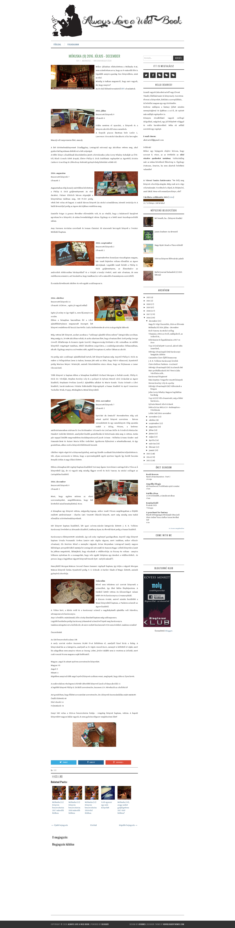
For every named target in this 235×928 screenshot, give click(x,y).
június (151, 433)
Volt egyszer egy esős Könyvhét (106, 805)
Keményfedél (152, 503)
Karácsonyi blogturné (158, 376)
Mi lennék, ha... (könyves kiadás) (168, 218)
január (152, 450)
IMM (55, 770)
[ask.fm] (173, 75)
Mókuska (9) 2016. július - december (94, 55)
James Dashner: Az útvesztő (166, 232)
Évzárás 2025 (151, 505)
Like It (92, 762)
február (152, 447)
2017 (148, 314)
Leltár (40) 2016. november (160, 413)
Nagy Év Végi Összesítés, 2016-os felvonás (166, 324)
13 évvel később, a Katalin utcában (160, 496)
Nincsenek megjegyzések (103, 60)
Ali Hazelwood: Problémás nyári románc (163, 486)
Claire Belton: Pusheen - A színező (163, 364)
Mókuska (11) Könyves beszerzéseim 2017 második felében (58, 807)
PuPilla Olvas (152, 493)
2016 (148, 318)
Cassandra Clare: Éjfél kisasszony (163, 358)
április (152, 440)
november (153, 417)
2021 (148, 301)
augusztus (153, 427)
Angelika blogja (153, 484)
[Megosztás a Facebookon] (61, 776)
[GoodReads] (166, 75)
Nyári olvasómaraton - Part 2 (158, 477)
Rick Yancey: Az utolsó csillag (161, 331)
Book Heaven (152, 474)
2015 (148, 454)
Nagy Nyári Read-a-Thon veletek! (169, 245)
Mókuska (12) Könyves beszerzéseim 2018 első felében (91, 807)
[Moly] (159, 75)
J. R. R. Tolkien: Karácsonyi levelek (163, 361)
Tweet (65, 762)
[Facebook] (153, 75)
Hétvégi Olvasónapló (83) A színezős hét (166, 367)
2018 (148, 311)
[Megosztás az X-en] (58, 776)
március (152, 444)
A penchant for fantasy (157, 512)
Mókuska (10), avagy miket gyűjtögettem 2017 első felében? (123, 807)
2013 (148, 460)
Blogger (168, 631)
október (152, 420)
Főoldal (57, 44)
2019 (148, 307)
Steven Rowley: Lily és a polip (161, 383)
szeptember (154, 423)
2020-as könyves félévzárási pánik (169, 259)
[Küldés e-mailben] (53, 776)
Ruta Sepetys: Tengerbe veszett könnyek (166, 380)
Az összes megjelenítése (176, 528)
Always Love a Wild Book (78, 924)
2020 (148, 304)
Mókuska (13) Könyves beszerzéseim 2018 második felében (74, 807)
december (153, 321)
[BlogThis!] (56, 776)
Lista (171, 197)
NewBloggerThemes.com (173, 924)
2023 (148, 297)
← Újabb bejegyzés (60, 825)
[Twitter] (146, 75)
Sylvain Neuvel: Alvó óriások (161, 404)
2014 (148, 457)
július (151, 430)
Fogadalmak (73, 44)
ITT (123, 89)
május (151, 437)
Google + (119, 762)
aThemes (142, 924)
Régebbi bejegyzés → (128, 825)
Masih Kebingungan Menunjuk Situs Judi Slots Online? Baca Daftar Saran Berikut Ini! (163, 517)
